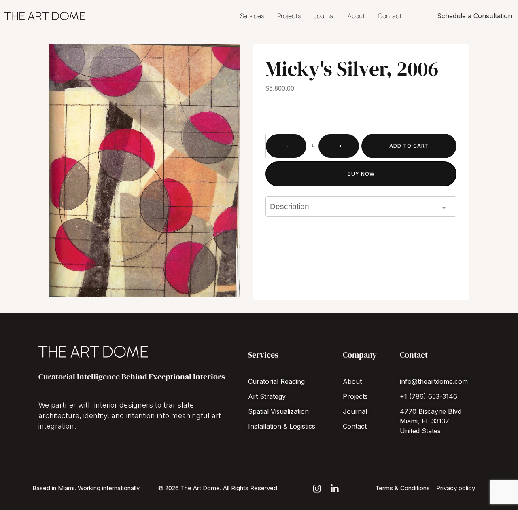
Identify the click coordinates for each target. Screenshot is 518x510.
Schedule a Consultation (474, 16)
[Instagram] (316, 488)
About (356, 15)
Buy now (361, 174)
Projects (289, 15)
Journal (324, 15)
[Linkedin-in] (334, 488)
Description (289, 206)
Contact (390, 15)
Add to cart (409, 146)
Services (252, 15)
